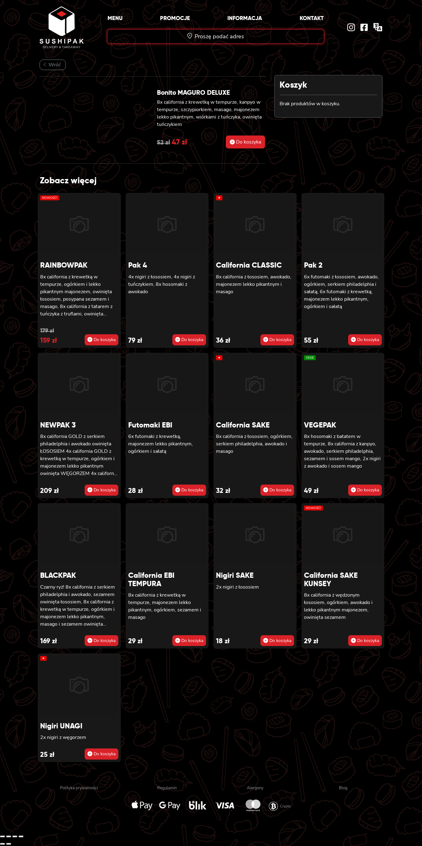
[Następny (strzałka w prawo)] (8, 844)
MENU (115, 18)
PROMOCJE (175, 18)
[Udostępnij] (14, 836)
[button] (245, 141)
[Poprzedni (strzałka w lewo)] (2, 844)
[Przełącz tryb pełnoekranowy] (8, 836)
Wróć (54, 64)
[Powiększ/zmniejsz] (2, 836)
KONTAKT (312, 18)
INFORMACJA (244, 18)
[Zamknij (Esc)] (21, 836)
